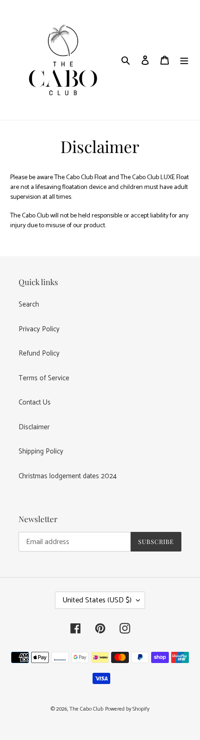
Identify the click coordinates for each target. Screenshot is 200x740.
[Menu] (184, 60)
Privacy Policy (39, 329)
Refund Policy (39, 353)
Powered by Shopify (127, 709)
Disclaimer (34, 427)
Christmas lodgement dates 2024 (68, 476)
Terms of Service (44, 378)
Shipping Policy (41, 451)
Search (29, 304)
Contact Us (35, 402)
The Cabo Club (86, 709)
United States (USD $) (97, 600)
